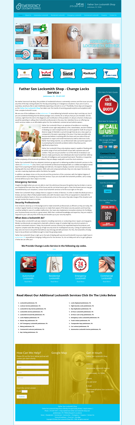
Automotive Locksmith (41, 15)
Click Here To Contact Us (107, 121)
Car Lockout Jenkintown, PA (80, 326)
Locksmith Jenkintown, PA (28, 303)
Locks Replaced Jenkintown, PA (81, 303)
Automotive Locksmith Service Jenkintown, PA (86, 329)
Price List (71, 417)
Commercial (58, 415)
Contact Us (113, 15)
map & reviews (87, 408)
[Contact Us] (32, 41)
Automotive (66, 415)
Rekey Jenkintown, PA (27, 326)
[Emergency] (23, 54)
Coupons (104, 15)
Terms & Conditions (60, 417)
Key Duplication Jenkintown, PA (81, 309)
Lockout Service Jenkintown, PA (30, 306)
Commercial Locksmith (91, 15)
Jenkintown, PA (49, 96)
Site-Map (77, 417)
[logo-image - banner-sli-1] (85, 41)
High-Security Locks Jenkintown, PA (82, 306)
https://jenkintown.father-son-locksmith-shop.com (75, 411)
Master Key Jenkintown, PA (28, 320)
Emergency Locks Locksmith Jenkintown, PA (85, 317)
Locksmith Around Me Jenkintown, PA (32, 315)
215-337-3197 (77, 6)
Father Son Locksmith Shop (30, 108)
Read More (19, 30)
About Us (28, 15)
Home (20, 15)
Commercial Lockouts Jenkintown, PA (32, 329)
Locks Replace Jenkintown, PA (29, 317)
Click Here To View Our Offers (107, 201)
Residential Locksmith (58, 15)
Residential (49, 415)
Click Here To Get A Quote (108, 92)
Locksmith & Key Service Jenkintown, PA (33, 309)
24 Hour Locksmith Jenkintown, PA (82, 312)
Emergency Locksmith (74, 15)
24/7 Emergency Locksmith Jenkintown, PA (33, 323)
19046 (54, 249)
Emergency (75, 415)
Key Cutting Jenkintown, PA (29, 332)
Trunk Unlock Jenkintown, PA (80, 320)
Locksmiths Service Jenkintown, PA (31, 312)
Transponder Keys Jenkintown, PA (82, 323)
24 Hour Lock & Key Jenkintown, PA (82, 315)
